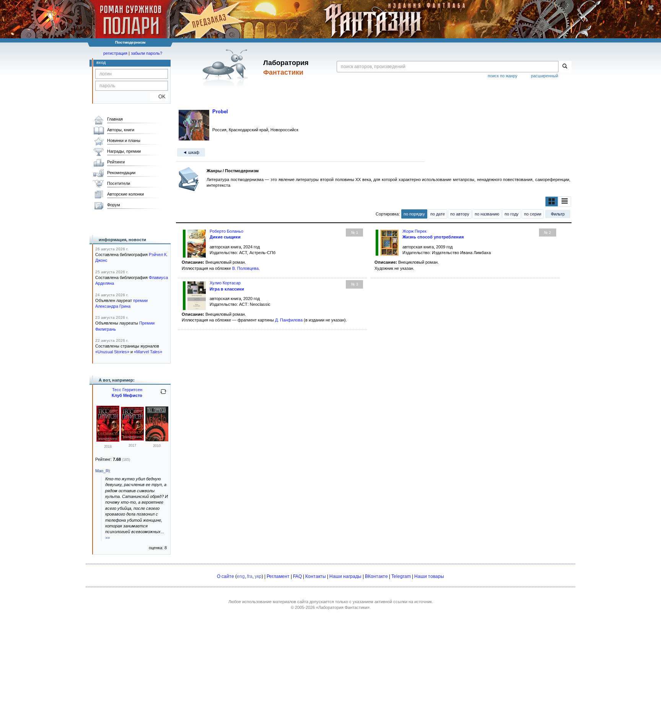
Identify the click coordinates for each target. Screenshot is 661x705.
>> (107, 537)
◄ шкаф (191, 152)
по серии (532, 214)
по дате (437, 214)
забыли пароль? (146, 53)
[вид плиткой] (551, 201)
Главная (115, 119)
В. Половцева (245, 268)
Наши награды (345, 576)
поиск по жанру (503, 75)
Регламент (278, 576)
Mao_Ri (102, 470)
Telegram (401, 576)
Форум (113, 204)
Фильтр (558, 214)
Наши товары (429, 576)
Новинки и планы (123, 140)
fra (249, 576)
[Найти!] (564, 66)
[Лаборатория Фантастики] (226, 68)
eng (241, 576)
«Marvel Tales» (148, 351)
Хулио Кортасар (225, 283)
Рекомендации (121, 172)
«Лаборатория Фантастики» (343, 607)
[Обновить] (163, 394)
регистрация (115, 53)
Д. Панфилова (289, 320)
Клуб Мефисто (127, 395)
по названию (487, 214)
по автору (459, 214)
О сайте (225, 576)
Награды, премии (124, 151)
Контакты (315, 576)
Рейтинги (116, 162)
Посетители (118, 183)
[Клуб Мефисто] (107, 440)
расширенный (544, 75)
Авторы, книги (120, 129)
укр (258, 576)
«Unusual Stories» (112, 351)
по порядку (414, 214)
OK (159, 97)
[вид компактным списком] (564, 201)
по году (512, 214)
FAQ (297, 576)
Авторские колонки (125, 194)
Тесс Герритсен (127, 389)
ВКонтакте (376, 576)
